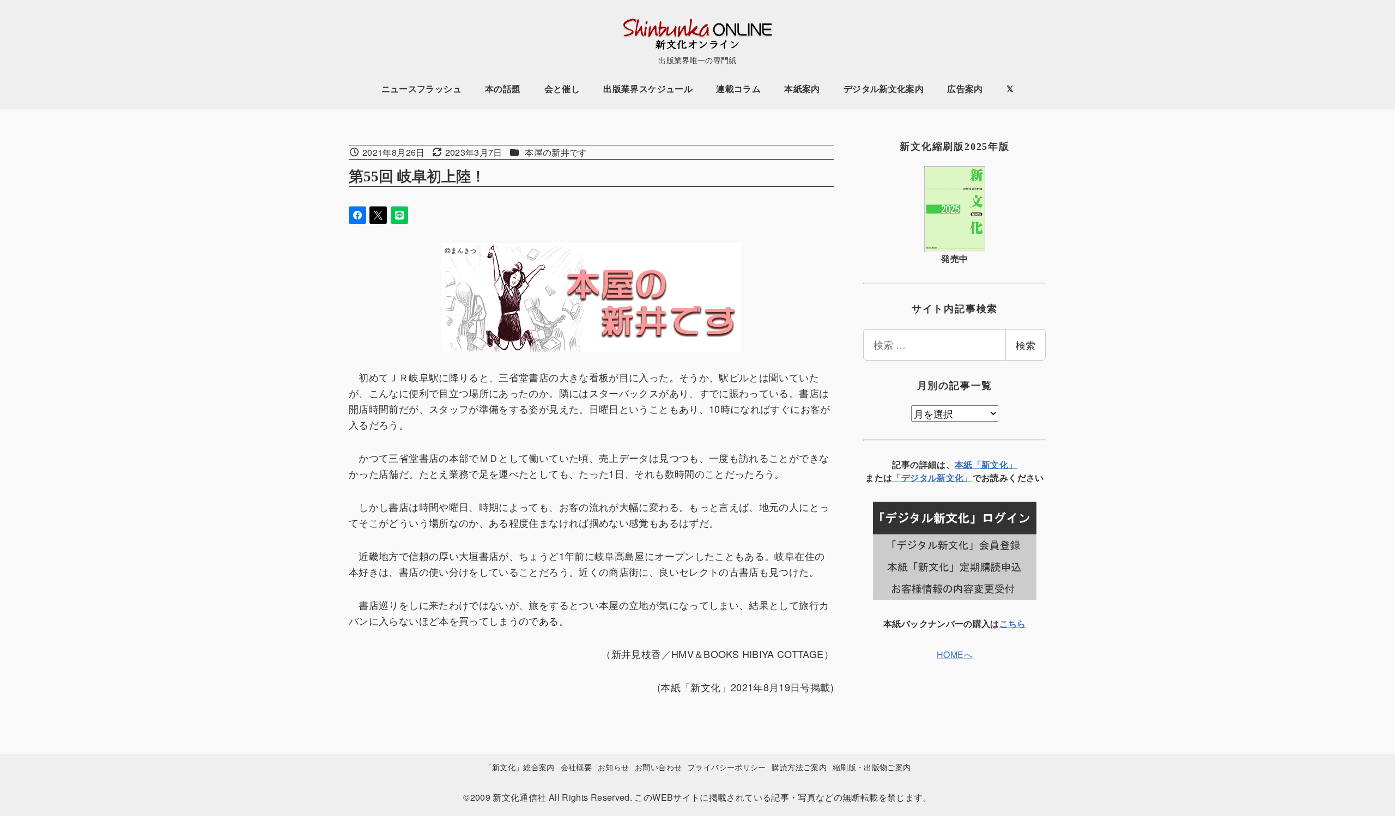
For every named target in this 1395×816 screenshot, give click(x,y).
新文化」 (954, 477)
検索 (1025, 345)
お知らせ (613, 766)
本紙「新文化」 (986, 464)
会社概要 (576, 766)
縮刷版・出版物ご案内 (872, 766)
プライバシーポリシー (727, 766)
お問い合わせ (658, 766)
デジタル (919, 477)
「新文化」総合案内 (519, 766)
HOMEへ (955, 654)
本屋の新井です (556, 152)
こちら (1012, 623)
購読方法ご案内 (799, 766)
